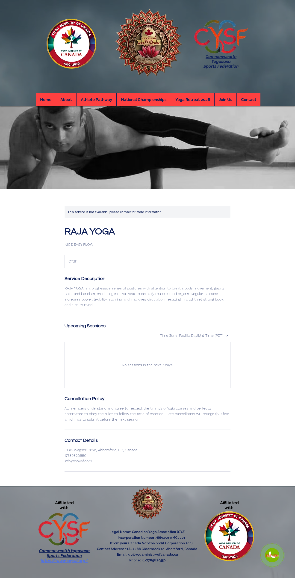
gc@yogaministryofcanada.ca (153, 554)
